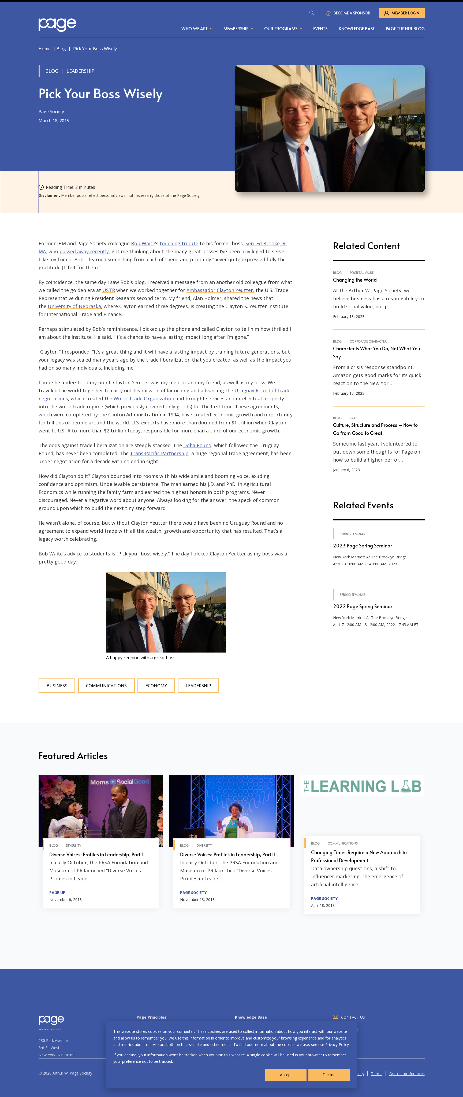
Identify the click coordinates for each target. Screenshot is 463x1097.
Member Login (405, 13)
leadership (198, 686)
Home (45, 49)
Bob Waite (143, 243)
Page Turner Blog (405, 28)
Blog (61, 49)
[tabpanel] (101, 844)
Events (320, 28)
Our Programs (280, 28)
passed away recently (84, 251)
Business (57, 686)
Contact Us (353, 1017)
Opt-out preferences (407, 1073)
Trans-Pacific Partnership (159, 453)
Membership (235, 28)
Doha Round (197, 445)
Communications (106, 686)
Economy (156, 686)
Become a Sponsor (352, 13)
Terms (376, 1073)
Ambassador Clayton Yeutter (219, 290)
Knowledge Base (357, 28)
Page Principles (151, 1017)
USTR (108, 290)
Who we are (194, 28)
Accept (286, 1074)
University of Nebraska (74, 306)
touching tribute (179, 243)
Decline (329, 1074)
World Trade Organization (144, 398)
